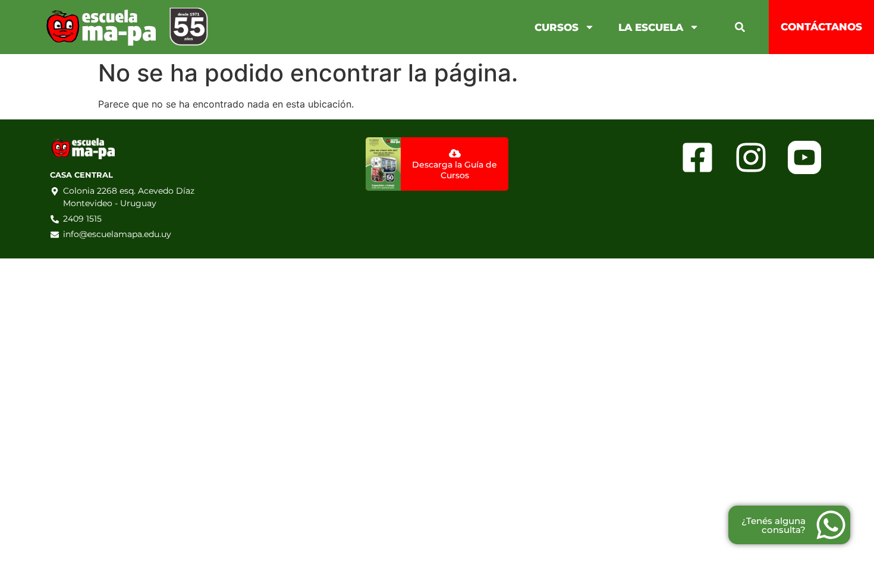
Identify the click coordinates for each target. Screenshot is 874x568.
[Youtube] (804, 157)
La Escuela (650, 27)
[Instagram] (751, 157)
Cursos (557, 27)
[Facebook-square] (697, 157)
